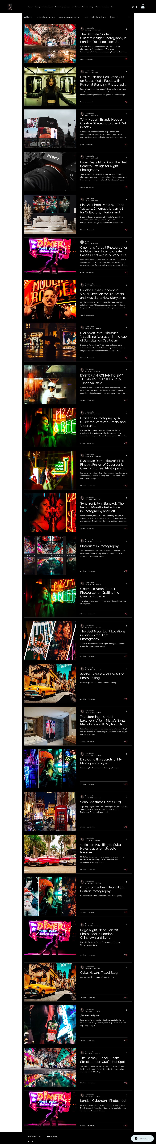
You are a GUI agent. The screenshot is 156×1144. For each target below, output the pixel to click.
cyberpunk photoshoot (69, 17)
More (112, 17)
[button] (143, 6)
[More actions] (127, 28)
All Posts (28, 17)
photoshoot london (46, 17)
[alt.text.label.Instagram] (133, 7)
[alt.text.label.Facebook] (136, 7)
